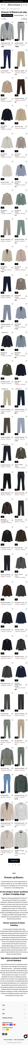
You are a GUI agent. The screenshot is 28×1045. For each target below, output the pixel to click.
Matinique (3, 8)
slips (12, 946)
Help (3, 1005)
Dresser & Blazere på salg (15, 8)
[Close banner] (26, 1)
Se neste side (14, 860)
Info (3, 1009)
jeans (2, 950)
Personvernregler (8, 1039)
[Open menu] (1, 4)
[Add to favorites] (12, 22)
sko (8, 946)
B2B (3, 1013)
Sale (7, 8)
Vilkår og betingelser (19, 1039)
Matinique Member (7, 1018)
